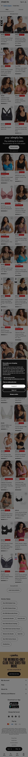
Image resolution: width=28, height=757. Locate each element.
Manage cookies (14, 394)
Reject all (14, 390)
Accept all (14, 386)
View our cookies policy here (9, 382)
